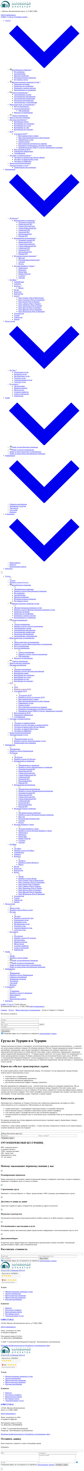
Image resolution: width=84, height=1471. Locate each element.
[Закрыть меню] (2, 572)
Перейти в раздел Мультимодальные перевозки (36, 815)
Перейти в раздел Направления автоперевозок (35, 791)
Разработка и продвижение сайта (37, 1345)
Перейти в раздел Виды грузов (21, 910)
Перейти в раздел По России (24, 759)
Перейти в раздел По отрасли (25, 938)
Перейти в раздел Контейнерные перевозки (30, 591)
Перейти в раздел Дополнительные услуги (30, 741)
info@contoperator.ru (8, 15)
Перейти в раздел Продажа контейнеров (29, 671)
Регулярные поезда (12, 1314)
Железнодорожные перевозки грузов (19, 1292)
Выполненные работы (13, 1312)
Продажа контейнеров (13, 1299)
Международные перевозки (15, 1295)
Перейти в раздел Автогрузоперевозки (28, 626)
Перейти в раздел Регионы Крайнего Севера (35, 831)
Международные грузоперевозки (28, 1010)
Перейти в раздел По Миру (24, 850)
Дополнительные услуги (14, 1316)
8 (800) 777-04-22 (7, 17)
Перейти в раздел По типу (24, 918)
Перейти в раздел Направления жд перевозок (35, 767)
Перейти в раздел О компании (21, 993)
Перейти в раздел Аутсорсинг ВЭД (31, 697)
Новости (8, 1308)
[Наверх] (2, 1469)
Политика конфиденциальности (13, 1345)
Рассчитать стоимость (13, 1310)
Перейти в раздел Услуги (19, 582)
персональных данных (48, 1033)
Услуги (11, 1010)
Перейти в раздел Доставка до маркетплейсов (31, 725)
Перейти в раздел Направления (21, 751)
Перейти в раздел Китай (27, 878)
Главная (4, 1010)
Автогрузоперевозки (13, 1294)
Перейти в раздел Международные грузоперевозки (33, 644)
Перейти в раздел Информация (21, 975)
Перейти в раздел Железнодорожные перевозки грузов (34, 610)
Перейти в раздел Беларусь (28, 862)
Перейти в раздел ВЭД (22, 689)
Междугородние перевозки (15, 1297)
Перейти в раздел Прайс (19, 958)
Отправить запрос (20, 17)
